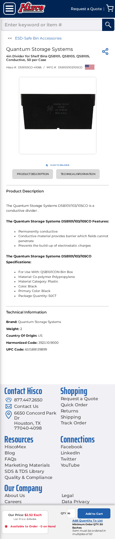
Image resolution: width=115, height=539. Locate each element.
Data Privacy (76, 501)
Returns (69, 410)
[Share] (105, 52)
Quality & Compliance (28, 477)
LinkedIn (70, 452)
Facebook (71, 446)
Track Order (73, 422)
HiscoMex (15, 446)
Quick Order (74, 404)
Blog (10, 452)
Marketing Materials (27, 465)
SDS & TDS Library (24, 471)
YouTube (70, 465)
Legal (68, 495)
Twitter (68, 459)
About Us (15, 495)
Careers (13, 501)
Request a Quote (79, 398)
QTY (63, 513)
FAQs (10, 459)
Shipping (71, 417)
